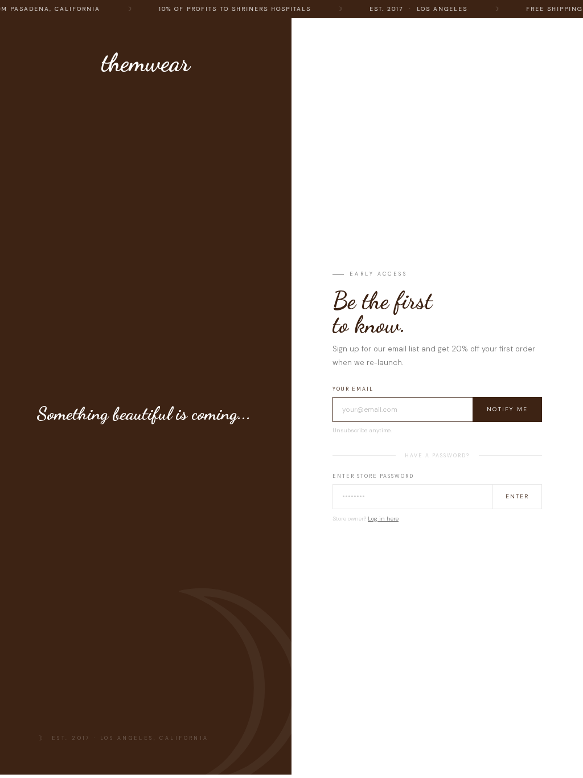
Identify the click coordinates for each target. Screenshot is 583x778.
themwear (145, 62)
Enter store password (373, 476)
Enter (517, 496)
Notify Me (507, 409)
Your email (352, 389)
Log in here (383, 518)
